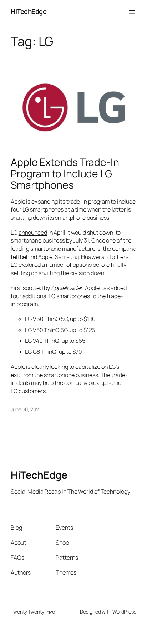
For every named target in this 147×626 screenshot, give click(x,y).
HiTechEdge (28, 11)
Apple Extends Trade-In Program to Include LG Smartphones (65, 174)
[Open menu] (132, 11)
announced (33, 232)
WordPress (124, 611)
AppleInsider (66, 288)
